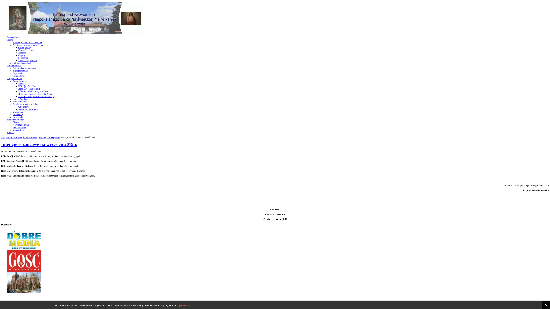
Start (3, 137)
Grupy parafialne (14, 137)
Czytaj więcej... (184, 305)
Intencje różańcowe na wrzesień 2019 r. (39, 144)
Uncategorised (53, 137)
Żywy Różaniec (30, 137)
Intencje (42, 137)
